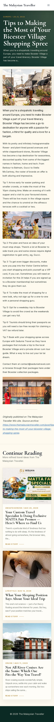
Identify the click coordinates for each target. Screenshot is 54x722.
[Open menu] (48, 5)
